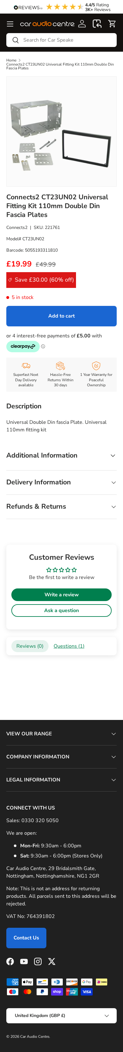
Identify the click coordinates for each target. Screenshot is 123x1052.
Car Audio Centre (34, 1036)
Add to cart (61, 316)
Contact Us (26, 937)
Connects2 (16, 228)
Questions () (69, 646)
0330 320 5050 (40, 820)
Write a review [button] (61, 594)
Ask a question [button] (61, 610)
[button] (97, 23)
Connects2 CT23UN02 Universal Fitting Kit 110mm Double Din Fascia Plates (60, 66)
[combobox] (61, 40)
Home (11, 60)
